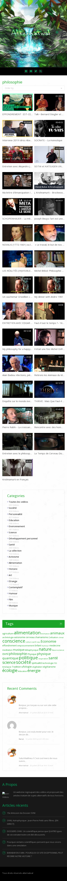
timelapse (6, 667)
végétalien (37, 666)
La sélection (15, 550)
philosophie (18, 653)
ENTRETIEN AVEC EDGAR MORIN (20, 323)
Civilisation (53, 637)
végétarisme (49, 666)
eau (38, 642)
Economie (48, 641)
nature (45, 649)
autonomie (19, 637)
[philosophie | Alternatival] (32, 32)
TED (55, 663)
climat (61, 637)
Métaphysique (31, 650)
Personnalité (15, 514)
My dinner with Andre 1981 (48, 296)
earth (34, 642)
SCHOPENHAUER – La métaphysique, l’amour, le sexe (31, 218)
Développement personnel (23, 538)
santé (53, 657)
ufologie (26, 666)
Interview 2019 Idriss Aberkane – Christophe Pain (29, 140)
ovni (5, 654)
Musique (13, 605)
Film (11, 599)
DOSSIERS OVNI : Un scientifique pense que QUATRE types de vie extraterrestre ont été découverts (34, 833)
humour (45, 645)
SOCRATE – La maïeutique (48, 140)
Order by (9, 88)
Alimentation (15, 562)
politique (28, 657)
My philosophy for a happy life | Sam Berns (25, 349)
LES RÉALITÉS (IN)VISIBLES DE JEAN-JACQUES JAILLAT (31, 270)
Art (10, 575)
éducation (22, 671)
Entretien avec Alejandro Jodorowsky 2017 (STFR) (29, 166)
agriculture (8, 633)
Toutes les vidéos (18, 501)
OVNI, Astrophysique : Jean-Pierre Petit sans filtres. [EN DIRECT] (32, 822)
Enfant (38, 645)
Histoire (13, 568)
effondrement (9, 645)
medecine (54, 645)
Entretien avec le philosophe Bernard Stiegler (26, 453)
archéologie (8, 637)
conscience (13, 641)
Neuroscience (58, 650)
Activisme (14, 556)
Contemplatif (15, 587)
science (9, 662)
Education (14, 520)
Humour (13, 593)
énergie (34, 670)
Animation (45, 634)
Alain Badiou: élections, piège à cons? (22, 375)
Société (13, 507)
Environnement (17, 526)
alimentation (27, 633)
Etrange (13, 581)
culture (29, 642)
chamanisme (41, 637)
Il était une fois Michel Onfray (49, 349)
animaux (57, 633)
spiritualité (37, 662)
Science (13, 532)
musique (18, 650)
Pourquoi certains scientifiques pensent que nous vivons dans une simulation (34, 844)
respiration (43, 658)
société (23, 662)
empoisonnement (25, 645)
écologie (9, 670)
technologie (48, 663)
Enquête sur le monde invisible (18, 401)
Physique (31, 654)
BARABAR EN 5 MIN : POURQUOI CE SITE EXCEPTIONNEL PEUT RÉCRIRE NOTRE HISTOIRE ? (35, 854)
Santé (12, 544)
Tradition (16, 666)
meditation (7, 650)
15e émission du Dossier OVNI (21, 813)
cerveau (30, 637)
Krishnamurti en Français (15, 479)
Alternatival (23, 712)
